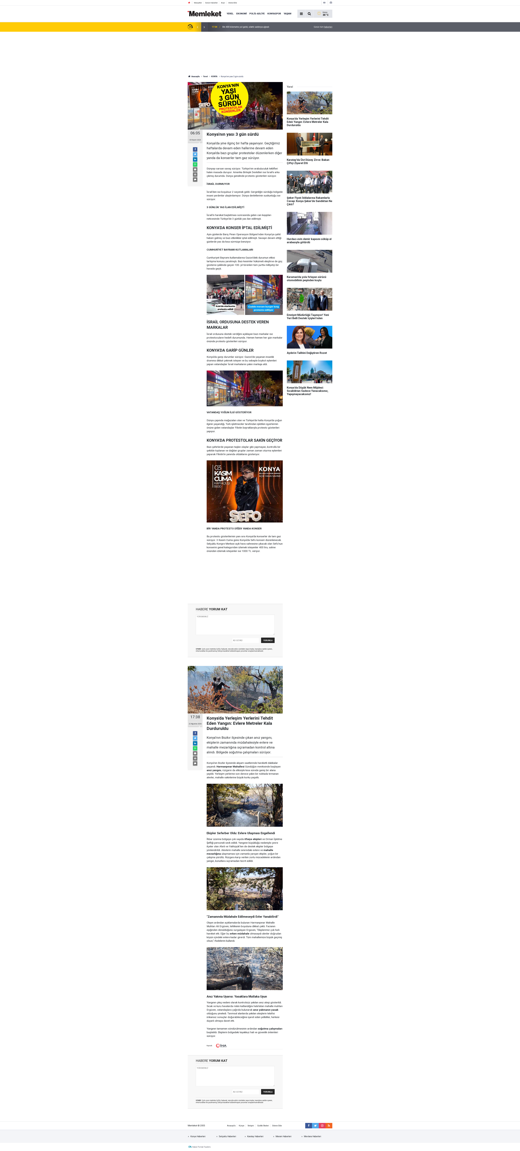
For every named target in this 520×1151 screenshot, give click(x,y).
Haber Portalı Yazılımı (201, 1147)
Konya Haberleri (197, 1136)
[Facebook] (195, 149)
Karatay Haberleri (255, 1136)
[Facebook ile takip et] (308, 1125)
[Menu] (301, 13)
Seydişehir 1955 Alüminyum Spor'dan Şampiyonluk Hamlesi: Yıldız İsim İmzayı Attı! (255, 27)
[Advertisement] (260, 52)
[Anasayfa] (189, 3)
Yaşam (287, 13)
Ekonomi (241, 13)
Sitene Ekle (232, 3)
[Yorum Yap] (195, 179)
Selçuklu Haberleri (227, 1136)
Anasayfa (231, 1126)
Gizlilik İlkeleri (263, 1126)
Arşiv (223, 3)
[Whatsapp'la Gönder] (195, 164)
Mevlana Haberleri (312, 1136)
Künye (241, 1126)
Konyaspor (274, 13)
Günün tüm (323, 27)
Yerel (230, 13)
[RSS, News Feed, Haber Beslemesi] (329, 1125)
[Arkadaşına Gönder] (195, 169)
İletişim (251, 1126)
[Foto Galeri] (330, 2)
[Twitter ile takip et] (315, 1125)
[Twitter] (195, 154)
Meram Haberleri (283, 1136)
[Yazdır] (195, 174)
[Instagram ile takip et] (322, 1125)
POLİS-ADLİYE (257, 13)
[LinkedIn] (195, 159)
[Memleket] (204, 13)
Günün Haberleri (211, 3)
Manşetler (198, 3)
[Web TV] (324, 2)
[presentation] (197, 27)
